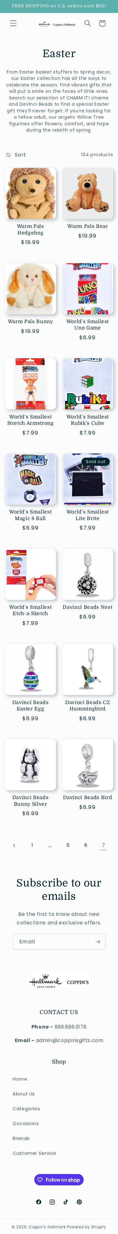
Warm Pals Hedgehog (30, 229)
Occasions (26, 1123)
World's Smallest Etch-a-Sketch (30, 610)
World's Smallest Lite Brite (87, 515)
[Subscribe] (98, 941)
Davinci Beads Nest (87, 607)
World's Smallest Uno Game (87, 325)
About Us (24, 1094)
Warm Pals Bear (87, 226)
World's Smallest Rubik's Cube (87, 420)
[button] (13, 23)
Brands (21, 1138)
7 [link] (103, 845)
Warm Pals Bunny (30, 321)
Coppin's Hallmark (47, 1227)
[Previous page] (14, 845)
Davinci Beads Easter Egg (30, 706)
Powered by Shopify (86, 1227)
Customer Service (34, 1153)
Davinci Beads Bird (87, 797)
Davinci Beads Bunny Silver (30, 801)
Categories (26, 1109)
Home (20, 1079)
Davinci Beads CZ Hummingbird (87, 706)
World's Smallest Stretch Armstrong (30, 420)
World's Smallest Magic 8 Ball (30, 515)
